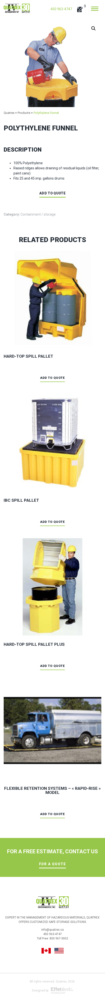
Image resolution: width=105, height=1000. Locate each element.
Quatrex (61, 981)
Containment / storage (38, 214)
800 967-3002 (59, 938)
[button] (93, 28)
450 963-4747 (61, 9)
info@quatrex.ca (52, 929)
